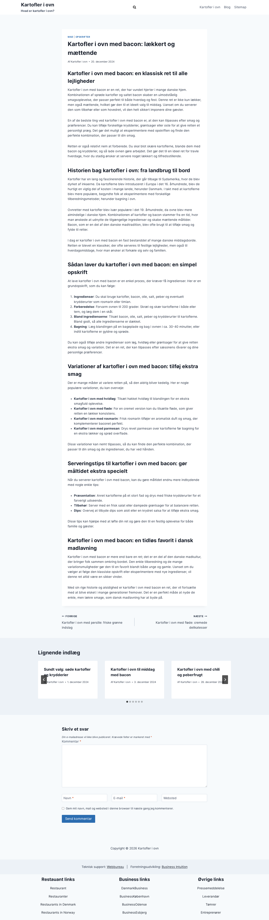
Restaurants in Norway (58, 912)
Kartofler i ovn (210, 7)
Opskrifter (83, 36)
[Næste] (225, 679)
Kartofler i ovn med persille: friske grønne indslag (92, 622)
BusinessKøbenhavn (134, 896)
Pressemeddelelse (211, 888)
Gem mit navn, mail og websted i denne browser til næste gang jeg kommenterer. (119, 808)
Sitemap (240, 7)
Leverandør (210, 896)
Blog (227, 7)
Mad (70, 36)
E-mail (119, 798)
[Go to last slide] (44, 679)
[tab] (127, 702)
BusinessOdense (134, 904)
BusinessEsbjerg (134, 912)
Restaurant (58, 888)
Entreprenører (211, 912)
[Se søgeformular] (134, 7)
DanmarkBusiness (134, 888)
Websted (170, 798)
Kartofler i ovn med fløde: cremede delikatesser (181, 622)
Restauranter (58, 896)
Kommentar (71, 741)
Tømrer (211, 904)
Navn (68, 798)
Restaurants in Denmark (58, 904)
